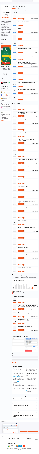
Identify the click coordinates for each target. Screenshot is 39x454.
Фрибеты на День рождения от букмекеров (5, 104)
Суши (2, 92)
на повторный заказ (29, 10)
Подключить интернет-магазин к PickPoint (32, 439)
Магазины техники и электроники (5, 91)
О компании (18, 439)
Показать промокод (21, 18)
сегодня (14, 10)
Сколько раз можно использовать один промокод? (21, 405)
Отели (8, 95)
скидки (24, 10)
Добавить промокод (29, 438)
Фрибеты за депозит (4, 101)
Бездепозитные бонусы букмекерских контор (6, 100)
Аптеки (8, 88)
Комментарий (14, 358)
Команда (18, 438)
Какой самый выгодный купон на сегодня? (20, 408)
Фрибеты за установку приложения (6, 106)
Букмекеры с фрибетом (4, 98)
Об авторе (2, 120)
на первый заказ (15, 12)
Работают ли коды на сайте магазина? (19, 412)
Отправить (14, 362)
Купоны (2, 421)
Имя (12, 355)
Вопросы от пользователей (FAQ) (12, 438)
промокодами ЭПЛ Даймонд (17, 381)
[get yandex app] (24, 446)
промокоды (19, 10)
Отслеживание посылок (11, 439)
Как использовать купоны (11, 437)
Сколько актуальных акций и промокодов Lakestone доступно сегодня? (23, 416)
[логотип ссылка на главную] (3, 1)
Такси (6, 92)
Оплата (18, 437)
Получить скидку (20, 25)
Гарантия (28, 437)
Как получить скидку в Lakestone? (18, 398)
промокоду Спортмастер (16, 376)
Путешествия (3, 95)
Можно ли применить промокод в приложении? (20, 402)
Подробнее (19, 202)
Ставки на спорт (4, 88)
